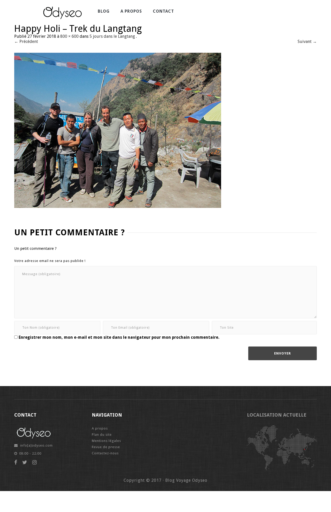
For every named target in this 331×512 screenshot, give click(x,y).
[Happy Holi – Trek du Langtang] (117, 129)
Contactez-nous (105, 453)
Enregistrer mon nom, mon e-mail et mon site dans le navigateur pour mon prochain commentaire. (119, 337)
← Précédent (26, 41)
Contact (163, 11)
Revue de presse (106, 447)
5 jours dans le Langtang (112, 36)
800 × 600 (69, 36)
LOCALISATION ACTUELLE (276, 415)
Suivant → (307, 41)
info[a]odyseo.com (36, 445)
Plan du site (102, 434)
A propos (131, 11)
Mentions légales (106, 441)
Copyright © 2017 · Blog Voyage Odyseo (165, 480)
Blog (104, 11)
